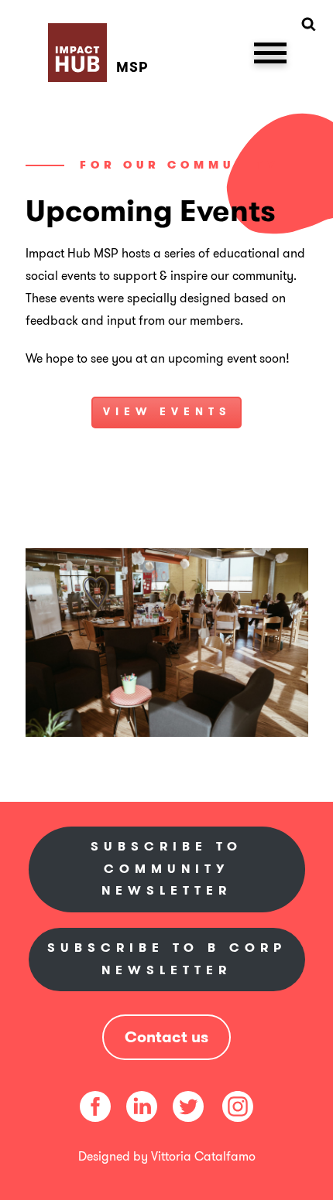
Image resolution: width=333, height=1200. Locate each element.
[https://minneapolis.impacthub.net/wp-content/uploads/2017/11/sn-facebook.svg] (95, 1105)
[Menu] (270, 51)
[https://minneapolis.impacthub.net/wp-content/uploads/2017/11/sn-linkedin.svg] (141, 1105)
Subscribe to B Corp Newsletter (167, 958)
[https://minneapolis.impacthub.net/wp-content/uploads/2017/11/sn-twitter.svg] (188, 1105)
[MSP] (101, 35)
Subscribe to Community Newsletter (166, 868)
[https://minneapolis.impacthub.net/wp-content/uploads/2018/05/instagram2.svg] (236, 1105)
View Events (167, 411)
